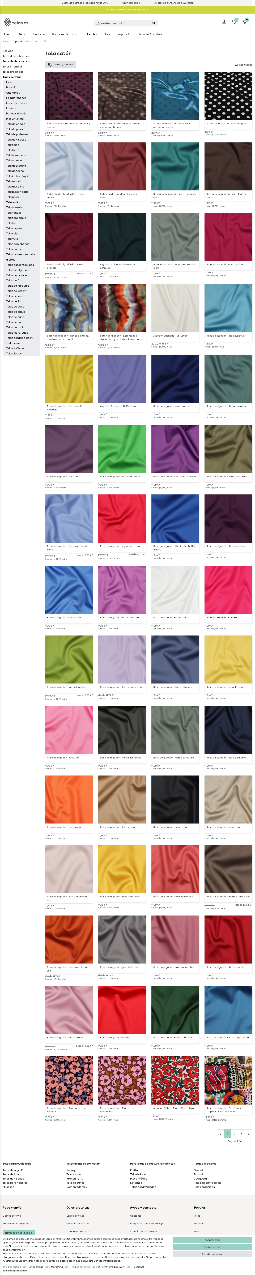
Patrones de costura (65, 34)
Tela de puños (75, 1182)
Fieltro (134, 1170)
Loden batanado (17, 103)
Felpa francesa (16, 98)
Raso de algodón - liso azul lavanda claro (67, 548)
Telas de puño (15, 317)
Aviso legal (18, 1261)
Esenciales (14, 1267)
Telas (22, 34)
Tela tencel (13, 212)
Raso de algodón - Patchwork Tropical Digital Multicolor (223, 1110)
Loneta (11, 108)
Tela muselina (15, 186)
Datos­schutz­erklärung (107, 1261)
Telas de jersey (16, 291)
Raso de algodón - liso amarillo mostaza (65, 408)
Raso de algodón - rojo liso (115, 1037)
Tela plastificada (17, 191)
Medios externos (80, 1267)
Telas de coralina (17, 275)
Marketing (57, 1267)
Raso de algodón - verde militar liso (120, 758)
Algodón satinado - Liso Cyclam (225, 264)
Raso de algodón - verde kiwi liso (66, 687)
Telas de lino (14, 301)
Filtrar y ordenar (63, 64)
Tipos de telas (21, 41)
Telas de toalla (15, 327)
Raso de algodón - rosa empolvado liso (67, 898)
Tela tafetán (14, 207)
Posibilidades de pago (16, 1223)
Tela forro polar (16, 155)
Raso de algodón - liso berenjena (225, 546)
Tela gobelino (15, 171)
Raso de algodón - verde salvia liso (173, 758)
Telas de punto (15, 322)
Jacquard (200, 1178)
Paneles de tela (16, 113)
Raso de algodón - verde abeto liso (173, 1037)
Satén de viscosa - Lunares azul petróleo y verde (171, 125)
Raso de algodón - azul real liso (171, 406)
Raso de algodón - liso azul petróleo (227, 1037)
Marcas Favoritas (150, 34)
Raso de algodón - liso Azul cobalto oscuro (174, 548)
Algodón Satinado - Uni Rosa (223, 617)
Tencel (198, 1170)
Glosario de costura (78, 1223)
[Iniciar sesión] (224, 22)
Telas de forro (15, 280)
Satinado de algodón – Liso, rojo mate (119, 196)
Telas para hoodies (15, 1182)
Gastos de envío (12, 1216)
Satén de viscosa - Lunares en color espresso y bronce (120, 125)
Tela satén (13, 202)
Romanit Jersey (76, 1187)
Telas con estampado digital (20, 257)
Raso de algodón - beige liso (223, 827)
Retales (92, 34)
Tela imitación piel (18, 176)
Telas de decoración (16, 61)
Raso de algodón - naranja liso (64, 827)
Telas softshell (15, 348)
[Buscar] (154, 23)
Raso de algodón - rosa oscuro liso (173, 967)
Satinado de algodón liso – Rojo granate (65, 266)
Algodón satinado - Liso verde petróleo (117, 266)
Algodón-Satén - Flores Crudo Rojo (173, 1108)
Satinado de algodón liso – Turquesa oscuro (174, 196)
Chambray (13, 92)
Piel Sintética (15, 118)
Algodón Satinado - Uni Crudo (170, 336)
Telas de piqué (15, 311)
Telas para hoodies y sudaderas (19, 341)
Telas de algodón (17, 270)
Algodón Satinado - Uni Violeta (118, 406)
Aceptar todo (212, 1240)
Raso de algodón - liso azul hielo (225, 336)
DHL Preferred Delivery (111, 1267)
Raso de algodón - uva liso (62, 476)
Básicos (8, 51)
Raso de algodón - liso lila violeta (119, 617)
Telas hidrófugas (17, 332)
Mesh (9, 82)
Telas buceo (14, 249)
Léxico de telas (75, 1216)
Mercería (39, 34)
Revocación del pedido (18, 1233)
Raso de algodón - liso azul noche (173, 687)
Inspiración (124, 34)
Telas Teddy (14, 353)
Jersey (70, 1170)
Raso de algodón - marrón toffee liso (228, 897)
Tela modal (13, 181)
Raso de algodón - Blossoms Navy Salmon (67, 1110)
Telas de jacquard (17, 285)
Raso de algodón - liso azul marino (226, 758)
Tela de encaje (15, 124)
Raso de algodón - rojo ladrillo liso (173, 897)
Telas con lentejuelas (20, 264)
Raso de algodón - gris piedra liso (119, 967)
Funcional (138, 1267)
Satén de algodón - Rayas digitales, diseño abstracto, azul (68, 338)
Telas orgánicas (13, 71)
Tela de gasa (14, 129)
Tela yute (12, 238)
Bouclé (10, 87)
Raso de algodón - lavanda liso (65, 617)
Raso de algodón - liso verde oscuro (227, 406)
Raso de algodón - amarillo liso (224, 687)
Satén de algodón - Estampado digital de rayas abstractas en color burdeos (121, 338)
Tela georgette (16, 165)
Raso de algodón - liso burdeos (224, 967)
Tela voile (12, 233)
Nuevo (7, 34)
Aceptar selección (212, 1254)
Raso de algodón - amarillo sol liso (120, 897)
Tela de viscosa (16, 139)
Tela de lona (138, 1174)
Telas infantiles (13, 66)
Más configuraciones (15, 1270)
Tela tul (11, 223)
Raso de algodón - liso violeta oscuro (175, 476)
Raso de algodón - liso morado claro (121, 687)
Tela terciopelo (16, 218)
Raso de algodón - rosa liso (63, 758)
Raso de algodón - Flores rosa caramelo (117, 1110)
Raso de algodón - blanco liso (170, 617)
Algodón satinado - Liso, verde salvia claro (174, 266)
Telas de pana (15, 306)
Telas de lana (14, 296)
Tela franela (14, 160)
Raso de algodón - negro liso (170, 827)
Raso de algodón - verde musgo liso (227, 476)
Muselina (8, 1187)
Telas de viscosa (13, 1178)
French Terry (74, 1178)
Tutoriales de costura (78, 1231)
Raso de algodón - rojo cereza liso (120, 546)
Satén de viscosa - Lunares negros (226, 123)
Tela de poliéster (17, 134)
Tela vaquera (14, 228)
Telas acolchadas (17, 244)
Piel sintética (138, 1178)
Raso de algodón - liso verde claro (120, 476)
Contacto (135, 1216)
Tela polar (12, 197)
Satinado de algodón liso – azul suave (65, 196)
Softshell (136, 1182)
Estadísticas (36, 1267)
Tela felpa (12, 144)
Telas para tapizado (143, 1187)
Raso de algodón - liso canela (117, 827)
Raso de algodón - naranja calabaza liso (68, 969)
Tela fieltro (13, 150)
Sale (107, 34)
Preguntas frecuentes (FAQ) (146, 1223)
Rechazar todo (212, 1247)
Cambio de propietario (143, 1231)
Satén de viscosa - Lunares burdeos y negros (68, 125)
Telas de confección (16, 56)
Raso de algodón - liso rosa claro (66, 1037)
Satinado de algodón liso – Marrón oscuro (226, 196)
